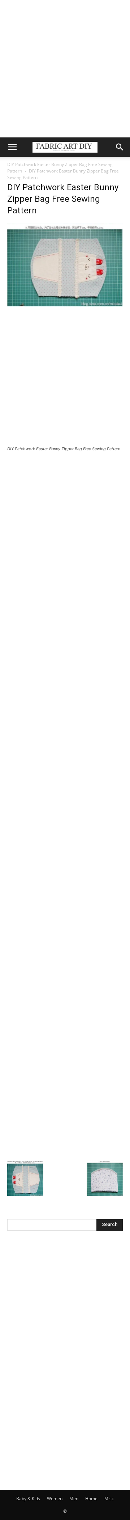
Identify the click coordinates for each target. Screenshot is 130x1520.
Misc (109, 1498)
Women (54, 1498)
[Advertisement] (65, 69)
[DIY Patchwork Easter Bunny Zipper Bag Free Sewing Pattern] (65, 305)
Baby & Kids (28, 1498)
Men (73, 1498)
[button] (12, 147)
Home (91, 1498)
